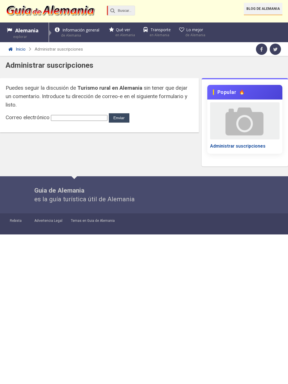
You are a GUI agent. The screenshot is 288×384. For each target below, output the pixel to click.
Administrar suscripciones (238, 146)
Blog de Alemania (263, 9)
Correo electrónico (28, 117)
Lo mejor (195, 32)
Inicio (20, 49)
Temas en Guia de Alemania (93, 221)
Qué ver (125, 32)
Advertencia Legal (48, 221)
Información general (80, 32)
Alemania (26, 33)
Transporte (160, 32)
